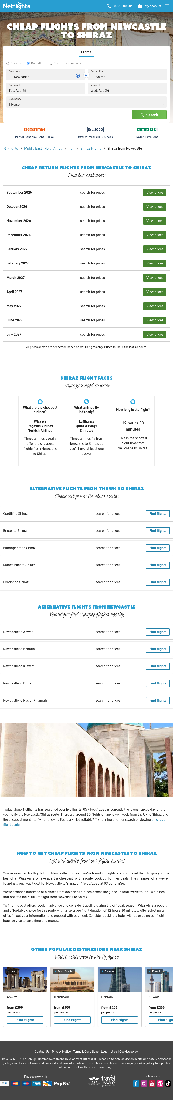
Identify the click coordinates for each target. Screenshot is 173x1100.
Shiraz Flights (91, 148)
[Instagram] (144, 1083)
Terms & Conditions (86, 1051)
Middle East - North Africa (43, 148)
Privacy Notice (61, 1051)
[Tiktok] (168, 1083)
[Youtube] (152, 1083)
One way (16, 63)
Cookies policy (128, 1051)
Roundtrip (37, 63)
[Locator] (78, 75)
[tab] (86, 52)
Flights (13, 148)
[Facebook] (136, 1083)
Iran (72, 148)
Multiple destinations (67, 63)
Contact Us (42, 1051)
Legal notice (109, 1051)
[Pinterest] (160, 1083)
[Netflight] (16, 6)
